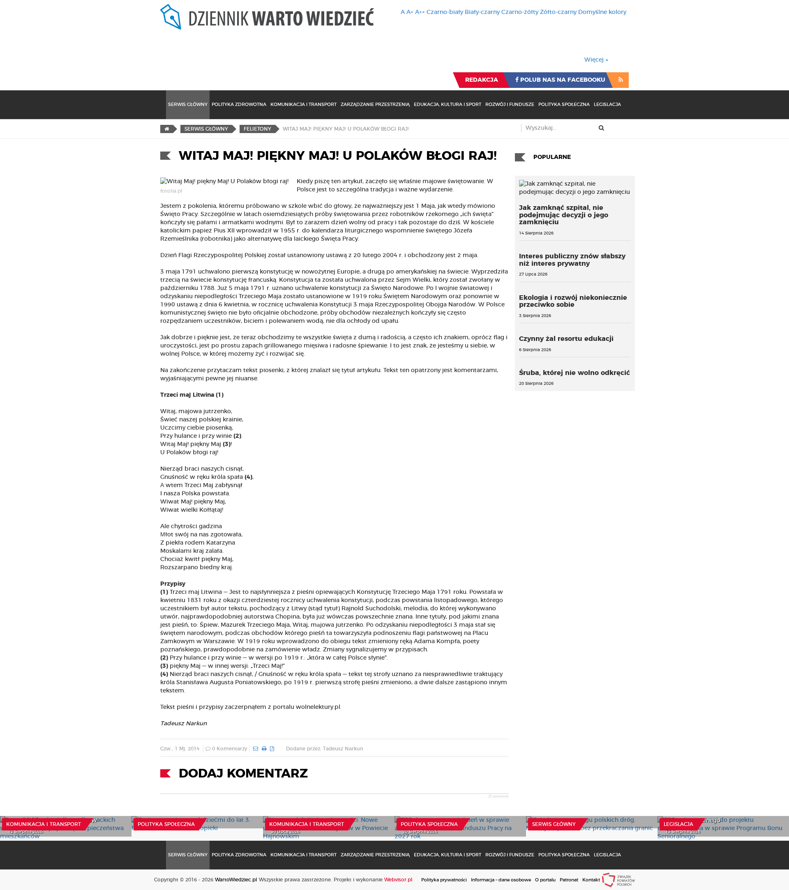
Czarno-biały (445, 12)
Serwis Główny (188, 104)
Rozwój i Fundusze (509, 104)
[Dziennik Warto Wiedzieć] (267, 17)
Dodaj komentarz (243, 774)
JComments (498, 796)
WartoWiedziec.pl (236, 879)
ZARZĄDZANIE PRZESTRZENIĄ (375, 104)
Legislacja (607, 104)
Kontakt (591, 880)
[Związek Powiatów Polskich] (618, 879)
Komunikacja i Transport (303, 104)
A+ (409, 12)
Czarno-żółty (519, 12)
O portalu (545, 880)
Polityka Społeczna (564, 104)
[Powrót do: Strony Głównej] (166, 129)
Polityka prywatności (444, 880)
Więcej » (596, 60)
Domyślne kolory (602, 12)
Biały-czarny (482, 12)
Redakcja (481, 80)
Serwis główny (554, 824)
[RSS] (621, 80)
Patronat (569, 880)
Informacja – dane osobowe (501, 880)
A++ (420, 12)
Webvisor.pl (398, 879)
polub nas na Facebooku (562, 80)
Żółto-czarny (558, 12)
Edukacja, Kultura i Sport (447, 104)
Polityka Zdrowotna (239, 104)
